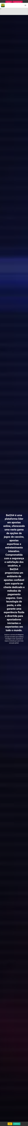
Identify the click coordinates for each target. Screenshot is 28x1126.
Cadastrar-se (16, 1123)
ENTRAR (9, 2)
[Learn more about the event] (14, 11)
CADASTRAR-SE (17, 2)
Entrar (10, 1123)
